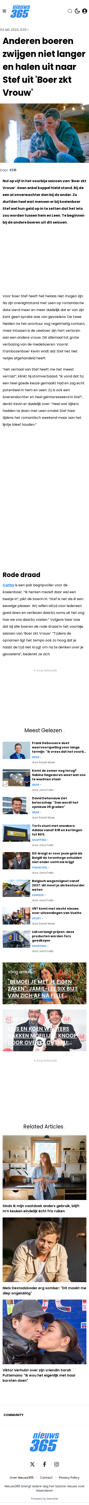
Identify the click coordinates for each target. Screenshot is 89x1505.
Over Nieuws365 (22, 1477)
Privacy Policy (69, 1477)
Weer (35, 757)
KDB (13, 170)
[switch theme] (77, 11)
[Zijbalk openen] (4, 11)
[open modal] (84, 11)
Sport (36, 918)
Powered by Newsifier (44, 1498)
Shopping (39, 840)
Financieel (40, 867)
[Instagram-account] (56, 1464)
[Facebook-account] (44, 1464)
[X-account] (32, 1464)
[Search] (70, 11)
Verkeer (38, 895)
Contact (46, 1477)
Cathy (8, 585)
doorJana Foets (43, 790)
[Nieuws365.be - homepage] (20, 11)
